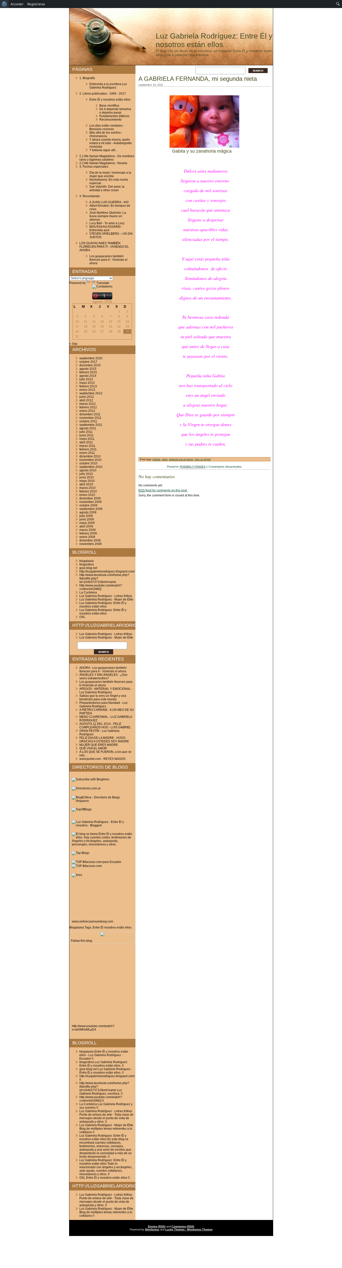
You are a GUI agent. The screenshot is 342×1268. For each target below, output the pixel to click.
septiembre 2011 (90, 425)
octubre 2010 (88, 463)
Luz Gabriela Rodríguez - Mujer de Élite (106, 599)
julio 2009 (86, 516)
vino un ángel (203, 459)
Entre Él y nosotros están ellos (109, 99)
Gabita (156, 459)
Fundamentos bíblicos (114, 116)
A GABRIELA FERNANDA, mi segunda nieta (197, 78)
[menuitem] (4, 4)
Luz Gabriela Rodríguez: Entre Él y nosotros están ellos (214, 40)
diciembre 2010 (90, 456)
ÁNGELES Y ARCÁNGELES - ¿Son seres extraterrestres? (103, 676)
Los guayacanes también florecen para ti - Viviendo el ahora (108, 259)
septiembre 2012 (90, 393)
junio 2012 (86, 397)
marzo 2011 (87, 446)
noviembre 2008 (90, 544)
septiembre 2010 (90, 467)
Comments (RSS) (183, 1226)
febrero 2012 (88, 407)
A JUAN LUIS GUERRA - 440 (109, 202)
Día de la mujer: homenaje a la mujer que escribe (110, 174)
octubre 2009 (88, 505)
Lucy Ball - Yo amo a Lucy (106, 223)
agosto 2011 (87, 428)
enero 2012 (87, 411)
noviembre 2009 (90, 502)
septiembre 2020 (90, 358)
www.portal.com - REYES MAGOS (102, 759)
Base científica (109, 105)
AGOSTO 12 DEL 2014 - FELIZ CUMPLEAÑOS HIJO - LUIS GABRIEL (105, 725)
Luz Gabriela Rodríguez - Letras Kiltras (105, 596)
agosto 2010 (87, 470)
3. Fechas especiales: (94, 166)
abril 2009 (86, 526)
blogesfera (86, 564)
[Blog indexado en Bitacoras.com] (96, 862)
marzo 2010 (87, 488)
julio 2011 (86, 432)
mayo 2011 (86, 439)
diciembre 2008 (90, 540)
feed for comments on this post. (163, 490)
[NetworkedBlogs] (102, 935)
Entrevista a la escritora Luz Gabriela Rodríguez (108, 85)
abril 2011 (86, 442)
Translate (102, 283)
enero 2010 (87, 495)
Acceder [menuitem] (17, 4)
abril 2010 (86, 484)
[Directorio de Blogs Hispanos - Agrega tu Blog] (102, 801)
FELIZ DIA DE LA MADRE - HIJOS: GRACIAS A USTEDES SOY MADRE (104, 739)
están (120, 927)
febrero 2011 (88, 449)
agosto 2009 (87, 512)
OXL (82, 617)
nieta (164, 459)
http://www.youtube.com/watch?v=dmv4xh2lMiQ (100, 587)
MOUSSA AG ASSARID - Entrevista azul (105, 228)
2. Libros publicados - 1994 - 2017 (102, 93)
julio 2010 (86, 474)
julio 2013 (86, 379)
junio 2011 (86, 435)
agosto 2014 (87, 376)
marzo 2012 (87, 404)
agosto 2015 (87, 369)
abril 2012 (86, 400)
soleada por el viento (181, 459)
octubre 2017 (88, 362)
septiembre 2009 (90, 509)
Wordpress (152, 1229)
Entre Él (98, 927)
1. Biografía (87, 78)
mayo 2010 (87, 481)
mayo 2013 (87, 383)
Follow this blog (81, 940)
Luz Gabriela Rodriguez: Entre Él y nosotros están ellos (102, 604)
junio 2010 (86, 477)
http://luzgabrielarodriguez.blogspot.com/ (107, 571)
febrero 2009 (88, 533)
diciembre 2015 (90, 365)
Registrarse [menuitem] (36, 4)
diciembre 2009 (90, 498)
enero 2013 (87, 390)
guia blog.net (88, 568)
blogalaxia (86, 561)
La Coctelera (88, 592)
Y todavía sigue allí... (103, 150)
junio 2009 (86, 519)
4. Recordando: (89, 196)
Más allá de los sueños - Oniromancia (105, 134)
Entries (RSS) (156, 1226)
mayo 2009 (87, 523)
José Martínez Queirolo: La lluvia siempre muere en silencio (107, 216)
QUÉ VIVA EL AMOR (93, 748)
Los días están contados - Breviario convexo (106, 127)
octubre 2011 (88, 421)
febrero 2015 (88, 372)
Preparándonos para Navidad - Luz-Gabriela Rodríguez (103, 704)
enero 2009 (87, 537)
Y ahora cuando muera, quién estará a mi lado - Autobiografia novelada (110, 143)
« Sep (73, 344)
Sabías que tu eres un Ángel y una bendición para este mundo (102, 697)
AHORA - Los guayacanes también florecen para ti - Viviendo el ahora (103, 669)
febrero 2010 (88, 491)
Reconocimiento (110, 119)
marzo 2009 (87, 530)
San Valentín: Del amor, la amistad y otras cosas (106, 188)
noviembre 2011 (90, 418)
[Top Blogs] (80, 853)
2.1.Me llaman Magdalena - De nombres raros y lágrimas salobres (106, 157)
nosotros (110, 927)
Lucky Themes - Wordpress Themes (189, 1229)
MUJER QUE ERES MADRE (98, 745)
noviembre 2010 (90, 460)
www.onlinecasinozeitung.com (92, 921)
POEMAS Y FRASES (192, 466)
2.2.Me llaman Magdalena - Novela (103, 163)
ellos (128, 927)
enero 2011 (87, 453)
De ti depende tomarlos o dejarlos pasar (115, 110)
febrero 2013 (88, 386)
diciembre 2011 (89, 414)
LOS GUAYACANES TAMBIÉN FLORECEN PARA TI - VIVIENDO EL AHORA (104, 246)
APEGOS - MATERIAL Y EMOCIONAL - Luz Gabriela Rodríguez (105, 690)
